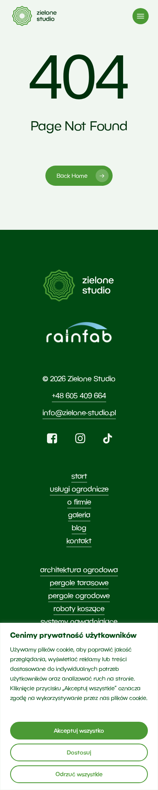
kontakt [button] (79, 540)
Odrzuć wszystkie (79, 774)
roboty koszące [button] (79, 608)
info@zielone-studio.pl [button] (79, 412)
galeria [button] (79, 515)
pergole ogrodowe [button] (79, 595)
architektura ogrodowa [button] (79, 569)
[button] (140, 16)
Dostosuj (79, 752)
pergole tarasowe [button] (79, 582)
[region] (79, 706)
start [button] (79, 476)
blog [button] (79, 527)
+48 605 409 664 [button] (79, 395)
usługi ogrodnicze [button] (79, 489)
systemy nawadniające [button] (79, 621)
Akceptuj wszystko (79, 730)
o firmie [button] (79, 502)
